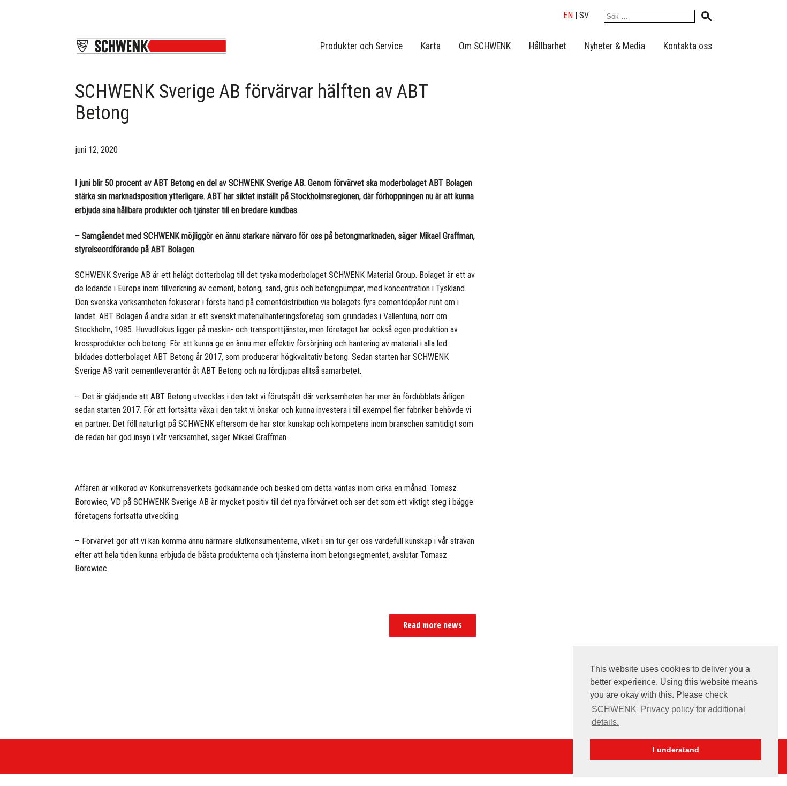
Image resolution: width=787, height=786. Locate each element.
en (568, 15)
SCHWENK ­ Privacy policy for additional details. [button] (668, 716)
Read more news (432, 625)
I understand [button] (676, 749)
